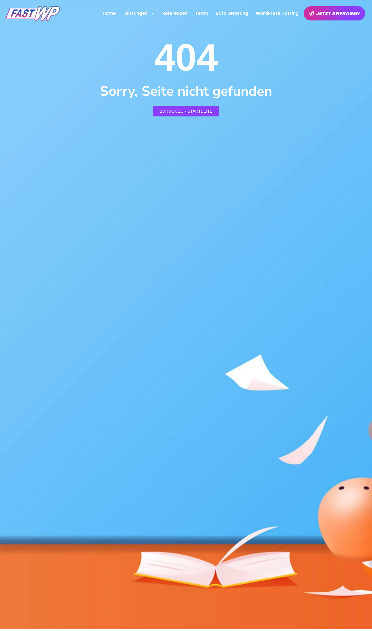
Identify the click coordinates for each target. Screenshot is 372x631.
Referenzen (175, 13)
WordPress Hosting (277, 13)
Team (201, 13)
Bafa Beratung (232, 13)
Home (109, 13)
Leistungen (135, 13)
